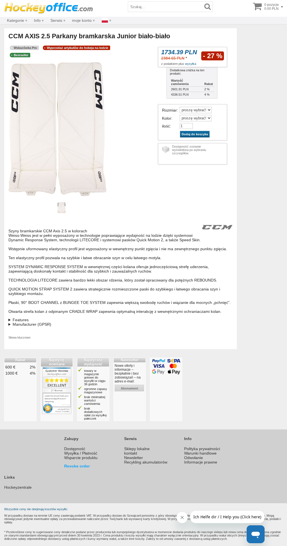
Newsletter (133, 457)
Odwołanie (193, 457)
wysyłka (190, 63)
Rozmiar (169, 110)
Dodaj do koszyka (195, 134)
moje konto (82, 20)
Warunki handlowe (200, 453)
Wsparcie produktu (81, 457)
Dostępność (74, 448)
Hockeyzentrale (18, 487)
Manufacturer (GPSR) (32, 324)
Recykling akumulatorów (145, 462)
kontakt (130, 453)
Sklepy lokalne (137, 448)
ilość (166, 126)
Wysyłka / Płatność (80, 453)
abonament (129, 388)
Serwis (56, 20)
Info (37, 20)
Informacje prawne (200, 462)
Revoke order (77, 466)
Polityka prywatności (202, 448)
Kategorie (15, 20)
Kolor (166, 118)
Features (21, 320)
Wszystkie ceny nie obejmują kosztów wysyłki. (36, 509)
